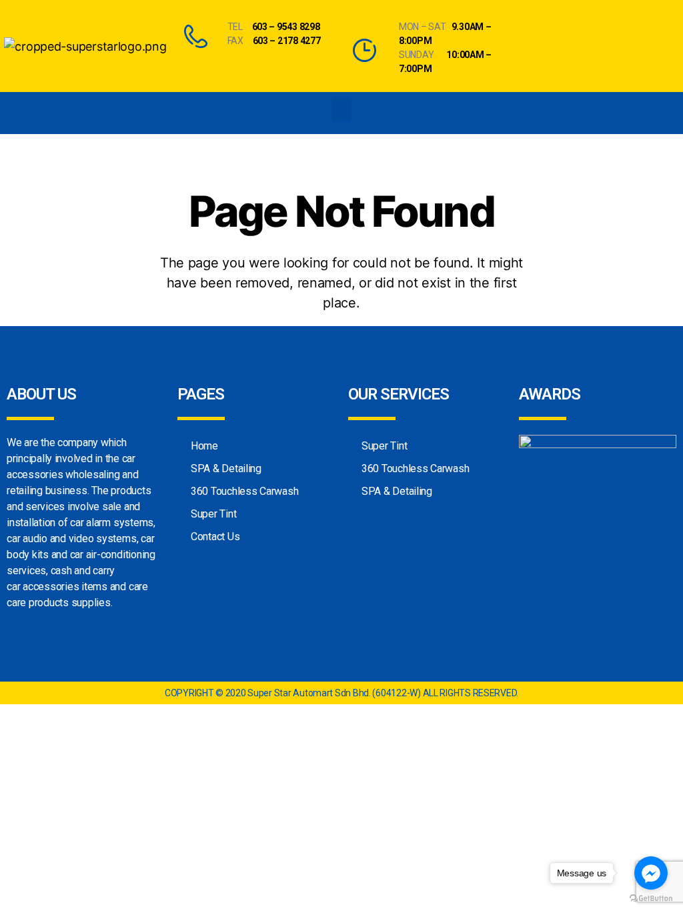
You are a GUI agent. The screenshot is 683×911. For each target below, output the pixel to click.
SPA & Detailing (226, 468)
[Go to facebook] (651, 873)
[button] (341, 110)
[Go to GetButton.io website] (651, 898)
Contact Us (215, 536)
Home (204, 445)
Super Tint (213, 514)
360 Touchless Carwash (244, 491)
